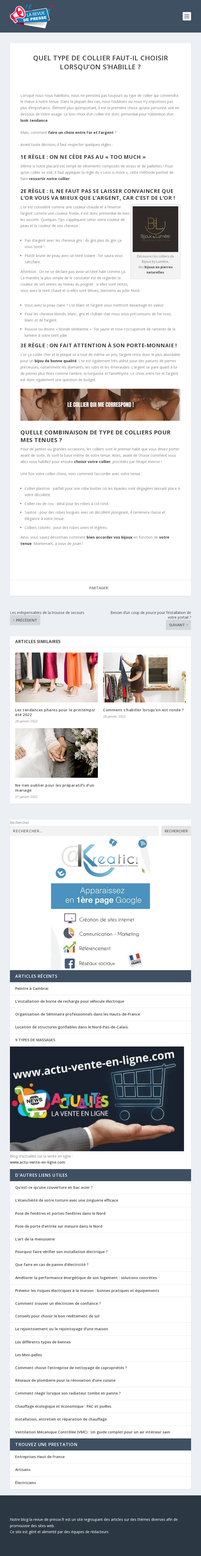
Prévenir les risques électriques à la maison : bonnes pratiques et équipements (87, 1290)
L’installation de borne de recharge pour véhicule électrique (69, 1001)
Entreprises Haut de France (40, 1456)
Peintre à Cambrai (31, 988)
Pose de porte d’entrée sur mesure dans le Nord (58, 1226)
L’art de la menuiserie (35, 1239)
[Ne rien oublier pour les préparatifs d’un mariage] (56, 753)
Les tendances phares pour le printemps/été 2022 (55, 712)
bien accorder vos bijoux (109, 537)
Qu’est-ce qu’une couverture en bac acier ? (54, 1187)
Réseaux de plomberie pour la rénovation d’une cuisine (65, 1380)
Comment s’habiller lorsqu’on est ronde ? (143, 709)
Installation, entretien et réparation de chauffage (61, 1419)
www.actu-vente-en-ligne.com (37, 1162)
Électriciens (25, 1482)
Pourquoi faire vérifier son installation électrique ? (61, 1251)
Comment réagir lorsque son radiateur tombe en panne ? (68, 1393)
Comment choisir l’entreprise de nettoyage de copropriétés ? (71, 1367)
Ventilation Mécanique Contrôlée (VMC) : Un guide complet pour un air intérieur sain (92, 1431)
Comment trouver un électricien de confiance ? (58, 1303)
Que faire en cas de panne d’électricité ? (51, 1264)
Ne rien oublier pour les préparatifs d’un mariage (54, 787)
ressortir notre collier (49, 178)
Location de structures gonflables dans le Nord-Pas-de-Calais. (72, 1026)
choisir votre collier (92, 461)
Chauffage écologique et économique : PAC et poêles (63, 1406)
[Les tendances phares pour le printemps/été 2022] (56, 677)
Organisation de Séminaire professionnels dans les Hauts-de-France (77, 1014)
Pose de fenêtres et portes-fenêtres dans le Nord (60, 1213)
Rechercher (19, 822)
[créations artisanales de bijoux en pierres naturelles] (155, 250)
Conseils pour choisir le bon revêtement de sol (57, 1315)
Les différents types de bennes (43, 1341)
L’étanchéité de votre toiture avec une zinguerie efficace (66, 1200)
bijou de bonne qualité (56, 360)
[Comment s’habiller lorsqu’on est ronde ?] (144, 677)
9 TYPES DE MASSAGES (35, 1039)
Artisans (22, 1469)
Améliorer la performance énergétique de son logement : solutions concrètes (86, 1277)
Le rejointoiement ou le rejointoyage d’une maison (61, 1328)
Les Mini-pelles (28, 1354)
